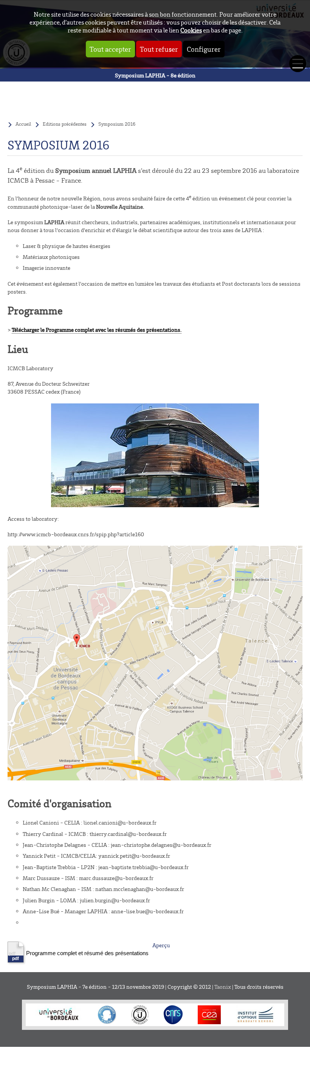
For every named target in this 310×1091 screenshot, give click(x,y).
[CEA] (209, 1014)
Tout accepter (110, 49)
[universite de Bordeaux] (58, 1014)
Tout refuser (159, 49)
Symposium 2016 (116, 124)
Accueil (23, 124)
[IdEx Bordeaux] (140, 1014)
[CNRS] (173, 1014)
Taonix (222, 986)
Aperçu (161, 945)
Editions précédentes (65, 124)
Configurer (204, 49)
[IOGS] (255, 1014)
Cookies (191, 30)
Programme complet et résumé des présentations (87, 953)
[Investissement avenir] (107, 1014)
